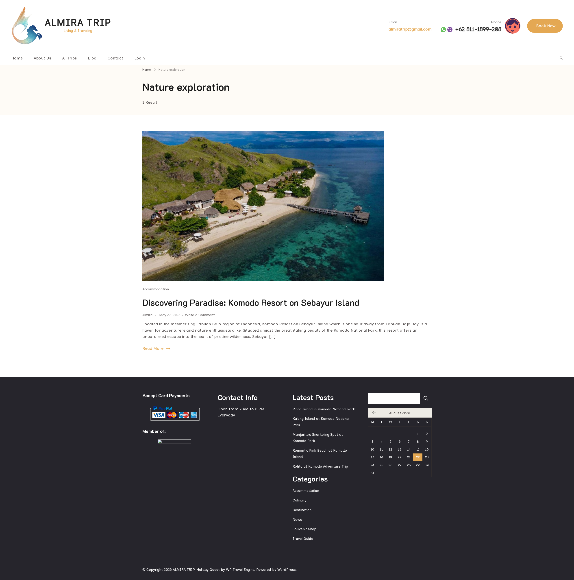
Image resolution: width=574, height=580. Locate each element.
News (297, 519)
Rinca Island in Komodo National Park (324, 409)
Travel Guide (303, 538)
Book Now (546, 25)
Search (426, 398)
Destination (302, 510)
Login (139, 58)
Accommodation (155, 289)
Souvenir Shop (304, 529)
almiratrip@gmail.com (410, 29)
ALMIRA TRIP (78, 22)
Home (17, 58)
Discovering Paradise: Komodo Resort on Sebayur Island (250, 302)
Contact (115, 58)
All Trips (69, 58)
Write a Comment (200, 315)
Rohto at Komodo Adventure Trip (320, 466)
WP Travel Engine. (240, 569)
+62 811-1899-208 (478, 29)
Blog (92, 58)
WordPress (286, 569)
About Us (42, 58)
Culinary (299, 500)
